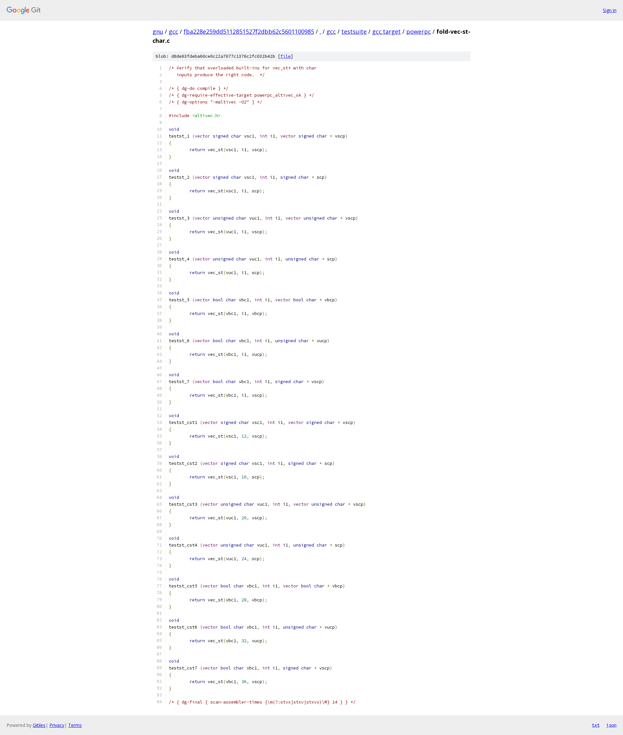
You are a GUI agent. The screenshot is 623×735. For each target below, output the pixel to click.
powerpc (418, 31)
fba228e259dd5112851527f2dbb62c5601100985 (249, 31)
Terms (75, 725)
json (611, 725)
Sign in (610, 10)
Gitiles (39, 725)
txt (596, 725)
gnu (158, 31)
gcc (173, 31)
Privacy (56, 725)
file (285, 56)
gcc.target (386, 31)
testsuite (354, 31)
